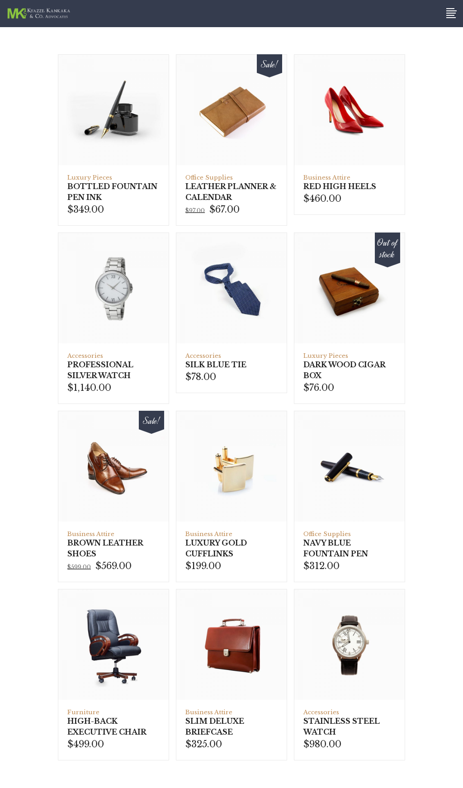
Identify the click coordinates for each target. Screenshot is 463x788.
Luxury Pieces (89, 177)
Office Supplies (209, 177)
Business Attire (326, 177)
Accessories (85, 356)
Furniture (83, 712)
